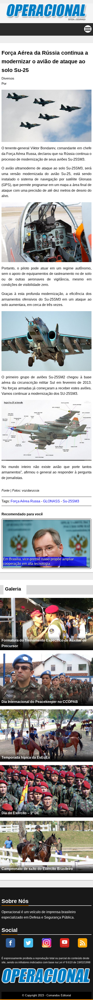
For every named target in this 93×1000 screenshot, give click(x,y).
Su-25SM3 (71, 501)
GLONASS (51, 501)
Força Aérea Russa (25, 501)
